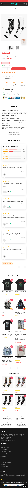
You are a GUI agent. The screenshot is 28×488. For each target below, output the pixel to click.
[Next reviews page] (25, 267)
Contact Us (3, 464)
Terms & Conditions (5, 447)
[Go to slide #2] (17, 48)
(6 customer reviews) (11, 56)
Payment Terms (4, 460)
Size (2, 60)
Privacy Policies (4, 449)
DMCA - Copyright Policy (6, 451)
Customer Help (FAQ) (5, 466)
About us (3, 445)
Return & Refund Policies (6, 462)
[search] (24, 4)
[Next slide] (25, 27)
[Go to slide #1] (10, 48)
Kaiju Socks (4, 407)
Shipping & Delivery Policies (6, 459)
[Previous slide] (2, 27)
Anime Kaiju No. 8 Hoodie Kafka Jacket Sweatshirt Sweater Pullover (20, 312)
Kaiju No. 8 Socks (18, 8)
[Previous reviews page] (19, 267)
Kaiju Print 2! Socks (5, 389)
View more (14, 368)
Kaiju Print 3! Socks (19, 389)
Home (2, 8)
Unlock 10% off (2, 482)
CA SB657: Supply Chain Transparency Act (9, 453)
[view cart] (26, 4)
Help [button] (25, 486)
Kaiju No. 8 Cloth (8, 8)
